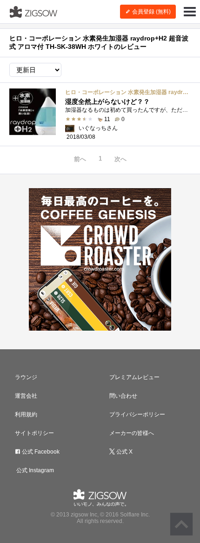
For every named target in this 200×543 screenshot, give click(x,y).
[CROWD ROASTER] (100, 259)
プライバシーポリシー (137, 414)
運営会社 (26, 396)
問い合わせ (123, 396)
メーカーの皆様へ (131, 433)
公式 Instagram (34, 470)
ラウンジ (26, 377)
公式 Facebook (40, 451)
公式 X (124, 451)
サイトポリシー (34, 433)
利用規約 (26, 414)
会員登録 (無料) (151, 11)
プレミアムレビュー (134, 377)
